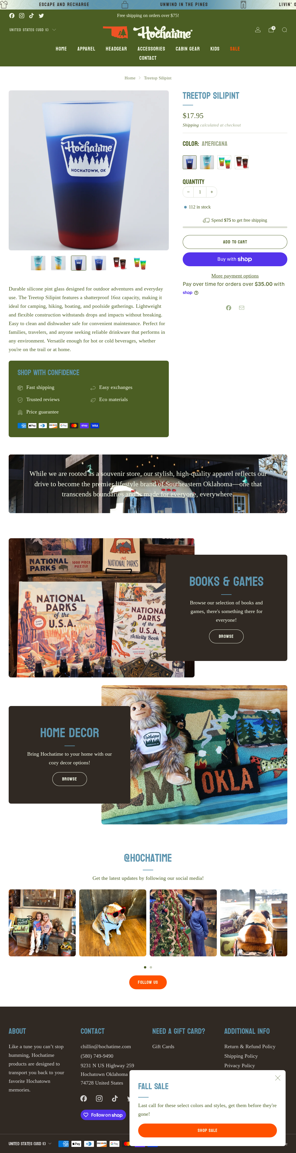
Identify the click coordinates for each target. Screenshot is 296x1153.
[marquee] (148, 5)
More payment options (235, 276)
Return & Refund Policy (249, 1046)
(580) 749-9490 (97, 1056)
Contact (148, 58)
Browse (226, 636)
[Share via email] (241, 308)
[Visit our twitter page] (41, 16)
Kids (215, 48)
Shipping (191, 124)
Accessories (151, 48)
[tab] (145, 967)
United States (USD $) (29, 29)
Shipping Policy (241, 1056)
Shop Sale (208, 1130)
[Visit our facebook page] (12, 16)
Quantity (193, 182)
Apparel (86, 48)
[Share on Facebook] (228, 308)
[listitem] (148, 15)
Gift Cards (163, 1046)
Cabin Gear (188, 48)
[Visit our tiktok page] (31, 16)
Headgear (116, 48)
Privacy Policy (239, 1065)
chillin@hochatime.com (106, 1046)
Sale (235, 48)
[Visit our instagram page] (22, 16)
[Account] (258, 30)
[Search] (284, 30)
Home (61, 48)
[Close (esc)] (278, 1078)
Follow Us (148, 982)
